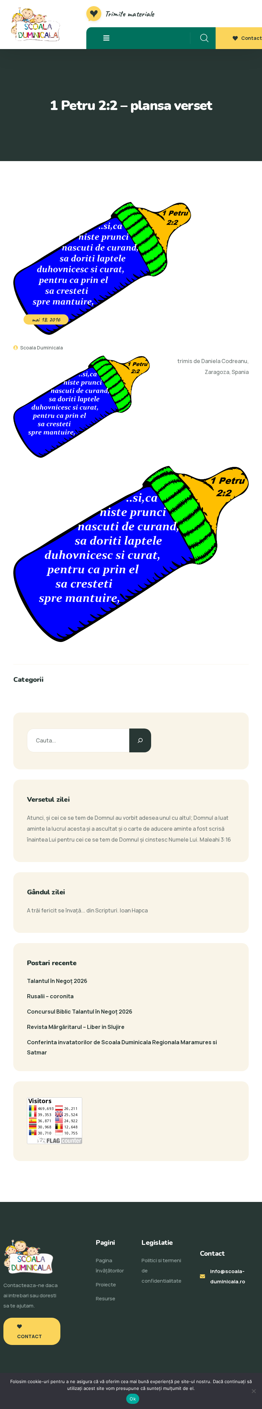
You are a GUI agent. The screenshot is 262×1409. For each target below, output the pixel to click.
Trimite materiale (129, 14)
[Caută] (140, 740)
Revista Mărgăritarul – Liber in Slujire (76, 1027)
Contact (251, 38)
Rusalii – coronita (50, 996)
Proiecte (106, 1284)
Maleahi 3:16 (215, 839)
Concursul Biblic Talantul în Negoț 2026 (79, 1011)
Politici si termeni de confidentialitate (161, 1270)
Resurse (105, 1298)
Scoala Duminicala (41, 347)
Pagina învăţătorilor (110, 1265)
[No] (253, 1391)
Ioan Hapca (134, 910)
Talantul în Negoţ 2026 (57, 981)
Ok (133, 1399)
